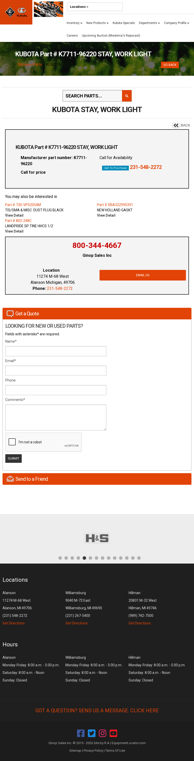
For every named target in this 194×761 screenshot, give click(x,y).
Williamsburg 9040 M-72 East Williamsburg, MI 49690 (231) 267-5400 (83, 608)
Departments (148, 23)
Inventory (73, 23)
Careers (72, 35)
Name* (11, 341)
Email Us (142, 275)
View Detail (14, 215)
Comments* (15, 400)
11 (121, 558)
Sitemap (75, 750)
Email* (10, 361)
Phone (10, 380)
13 (133, 558)
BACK (185, 125)
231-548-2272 (146, 167)
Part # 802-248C (18, 221)
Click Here (144, 710)
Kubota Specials (124, 23)
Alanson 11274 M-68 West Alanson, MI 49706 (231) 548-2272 (17, 608)
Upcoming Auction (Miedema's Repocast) (111, 35)
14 (139, 558)
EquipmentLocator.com (129, 743)
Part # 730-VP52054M (23, 205)
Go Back (169, 65)
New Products (96, 23)
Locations (78, 7)
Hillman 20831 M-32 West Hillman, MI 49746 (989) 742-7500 (143, 608)
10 (115, 558)
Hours (10, 644)
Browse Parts (30, 64)
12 (127, 558)
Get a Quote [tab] (27, 314)
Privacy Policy (93, 750)
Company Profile (175, 23)
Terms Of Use (115, 750)
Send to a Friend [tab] (31, 479)
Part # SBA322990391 (115, 205)
